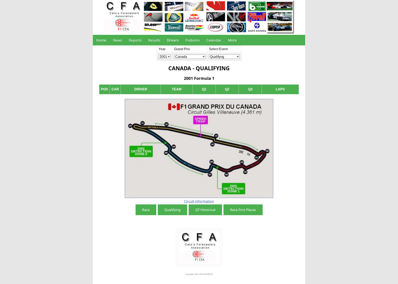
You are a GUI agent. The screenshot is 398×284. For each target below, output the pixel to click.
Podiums (192, 40)
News (117, 40)
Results (154, 40)
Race (146, 210)
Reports (135, 40)
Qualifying (172, 210)
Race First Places (243, 210)
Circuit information (199, 201)
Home (101, 40)
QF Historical (205, 210)
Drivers (173, 40)
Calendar (213, 40)
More (232, 40)
